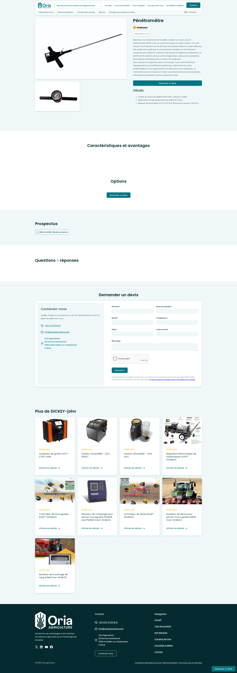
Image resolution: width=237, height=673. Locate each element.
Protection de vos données (190, 663)
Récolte (102, 12)
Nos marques (139, 5)
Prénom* (116, 306)
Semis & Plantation (65, 12)
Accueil (108, 5)
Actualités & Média (175, 5)
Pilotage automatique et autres (122, 12)
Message (116, 341)
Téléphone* (162, 318)
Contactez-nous (105, 653)
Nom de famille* (164, 306)
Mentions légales (170, 663)
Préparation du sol (46, 12)
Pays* (114, 329)
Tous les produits (122, 5)
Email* (115, 318)
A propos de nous (156, 5)
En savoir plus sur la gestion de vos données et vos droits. (172, 379)
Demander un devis (167, 83)
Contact (193, 5)
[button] (191, 12)
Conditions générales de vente (148, 663)
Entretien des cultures (86, 12)
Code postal (162, 329)
